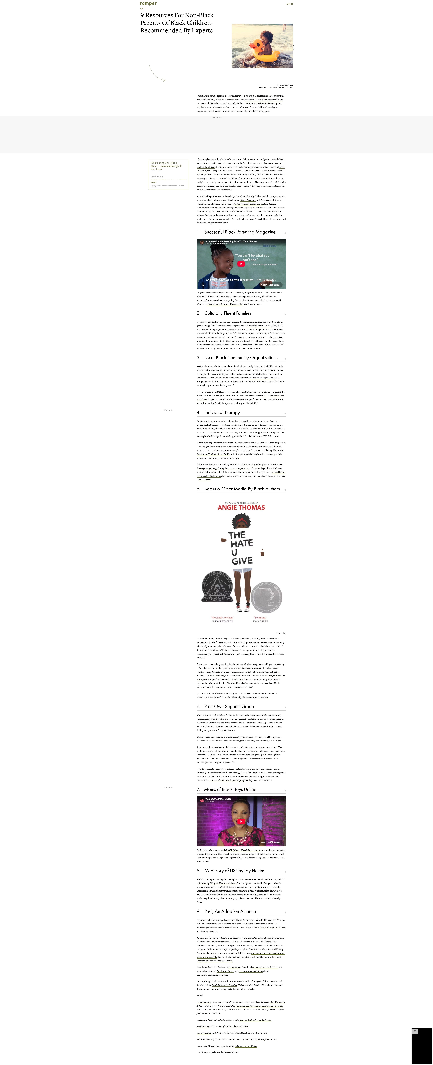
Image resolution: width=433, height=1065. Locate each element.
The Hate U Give (235, 679)
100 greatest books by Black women (245, 693)
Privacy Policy (154, 187)
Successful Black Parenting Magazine (237, 292)
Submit (153, 182)
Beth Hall (201, 1039)
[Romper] (148, 4)
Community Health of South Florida (213, 454)
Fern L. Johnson (204, 1002)
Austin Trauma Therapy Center (248, 203)
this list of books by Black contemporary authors (246, 697)
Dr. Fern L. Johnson (206, 166)
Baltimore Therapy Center (262, 377)
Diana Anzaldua (248, 200)
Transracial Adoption (250, 772)
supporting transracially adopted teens (214, 960)
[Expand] (414, 1029)
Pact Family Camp (225, 971)
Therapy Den (205, 479)
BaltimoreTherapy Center (246, 1046)
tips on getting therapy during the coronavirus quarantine (223, 468)
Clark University (277, 1002)
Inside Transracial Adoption (224, 985)
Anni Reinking (203, 1026)
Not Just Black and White (236, 1026)
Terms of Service (178, 185)
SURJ (264, 395)
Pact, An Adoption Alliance (272, 927)
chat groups (234, 967)
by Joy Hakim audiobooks (218, 883)
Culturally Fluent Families (259, 325)
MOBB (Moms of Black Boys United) (243, 850)
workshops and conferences (265, 967)
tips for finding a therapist (254, 464)
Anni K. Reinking (216, 675)
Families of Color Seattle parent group (226, 780)
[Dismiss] (429, 1029)
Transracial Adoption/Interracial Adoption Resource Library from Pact (229, 945)
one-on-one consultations (251, 971)
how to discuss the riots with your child (224, 304)
